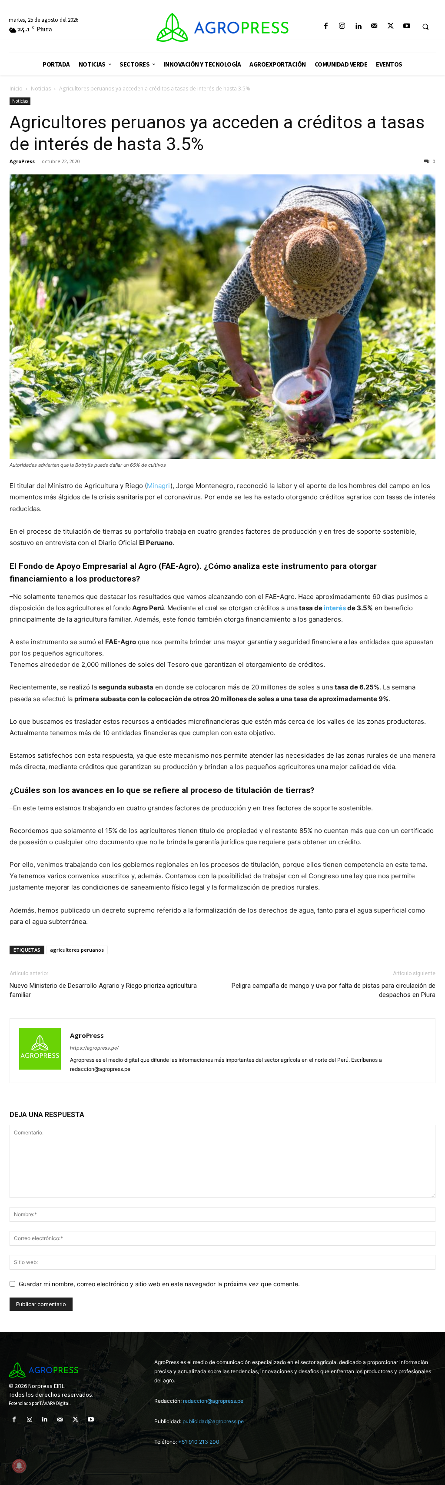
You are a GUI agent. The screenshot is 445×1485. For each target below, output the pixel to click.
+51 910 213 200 (198, 1441)
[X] (390, 26)
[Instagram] (342, 26)
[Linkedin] (358, 26)
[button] (425, 26)
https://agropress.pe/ (94, 1048)
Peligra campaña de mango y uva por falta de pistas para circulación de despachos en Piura (333, 990)
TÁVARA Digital (55, 1403)
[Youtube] (406, 26)
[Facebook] (326, 26)
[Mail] (374, 26)
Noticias (41, 88)
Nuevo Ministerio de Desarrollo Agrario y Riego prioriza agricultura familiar (103, 990)
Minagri (158, 486)
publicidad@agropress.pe (213, 1421)
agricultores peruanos (77, 950)
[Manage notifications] (19, 1466)
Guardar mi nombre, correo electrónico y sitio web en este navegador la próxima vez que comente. (159, 1284)
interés (335, 608)
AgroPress (22, 161)
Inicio (16, 88)
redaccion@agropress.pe (213, 1401)
